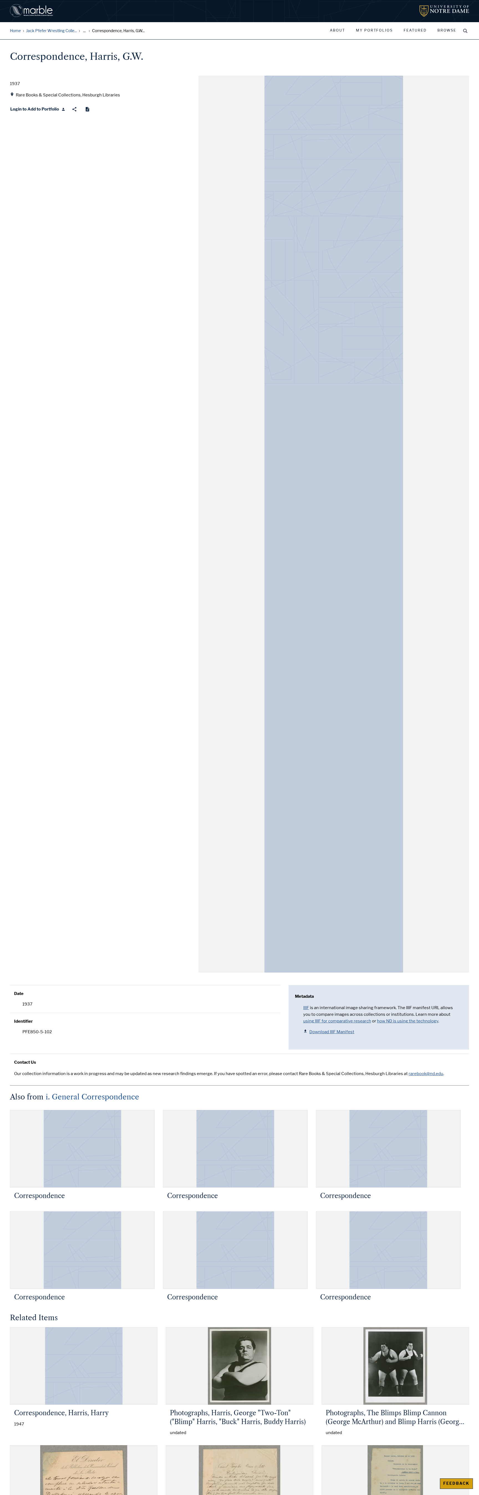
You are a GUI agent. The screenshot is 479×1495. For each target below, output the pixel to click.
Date (19, 993)
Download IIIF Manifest (331, 1031)
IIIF (306, 1007)
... (84, 31)
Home (15, 31)
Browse (446, 30)
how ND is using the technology (407, 1021)
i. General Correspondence (92, 1097)
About (337, 30)
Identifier (23, 1021)
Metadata (304, 996)
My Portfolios (374, 30)
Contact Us (25, 1062)
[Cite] (87, 109)
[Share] (74, 109)
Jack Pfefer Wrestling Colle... (51, 31)
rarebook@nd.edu (426, 1073)
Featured (415, 30)
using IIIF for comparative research (337, 1021)
